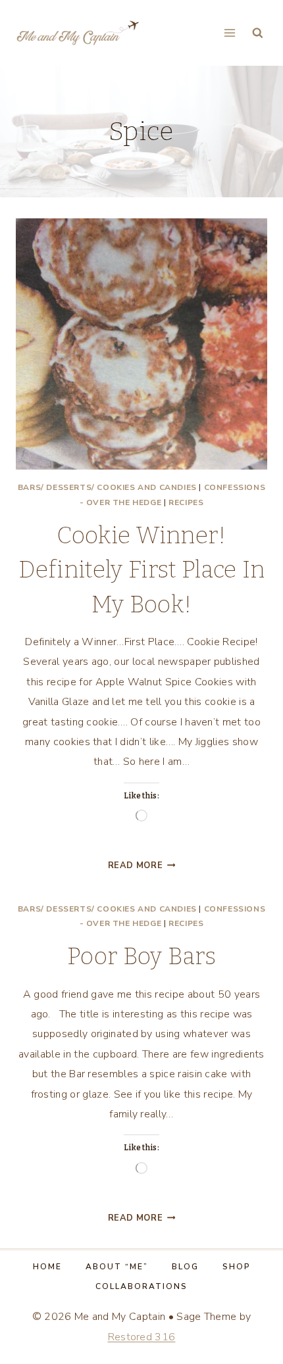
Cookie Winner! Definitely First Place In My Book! (141, 570)
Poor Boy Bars (141, 956)
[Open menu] (229, 32)
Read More (142, 865)
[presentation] (141, 344)
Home (47, 1266)
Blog (185, 1266)
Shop (236, 1266)
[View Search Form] (257, 33)
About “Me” (117, 1266)
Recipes (185, 502)
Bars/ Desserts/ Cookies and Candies (107, 487)
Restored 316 (142, 1337)
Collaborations (141, 1286)
